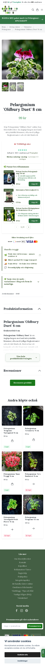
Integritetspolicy (22, 580)
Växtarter (28, 27)
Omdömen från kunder (22, 587)
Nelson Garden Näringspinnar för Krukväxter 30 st (27, 209)
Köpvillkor (22, 566)
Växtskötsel (22, 598)
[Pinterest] (26, 610)
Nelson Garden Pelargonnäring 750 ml (27, 172)
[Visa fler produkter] (29, 227)
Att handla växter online (22, 584)
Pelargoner (6, 29)
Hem (4, 27)
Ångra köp (22, 573)
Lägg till (34, 184)
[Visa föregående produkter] (16, 227)
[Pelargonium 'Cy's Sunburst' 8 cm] (33, 461)
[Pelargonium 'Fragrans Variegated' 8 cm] (12, 416)
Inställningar (23, 661)
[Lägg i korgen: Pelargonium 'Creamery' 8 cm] (33, 439)
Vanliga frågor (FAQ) (22, 594)
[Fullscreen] (22, 59)
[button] (19, 79)
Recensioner (12, 370)
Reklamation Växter (22, 569)
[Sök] (33, 9)
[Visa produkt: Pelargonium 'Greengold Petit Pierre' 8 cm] (12, 529)
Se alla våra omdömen (32, 2)
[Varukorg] (37, 9)
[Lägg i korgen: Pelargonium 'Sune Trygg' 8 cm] (12, 484)
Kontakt (22, 562)
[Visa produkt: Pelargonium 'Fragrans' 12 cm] (33, 528)
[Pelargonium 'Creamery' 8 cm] (33, 416)
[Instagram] (21, 610)
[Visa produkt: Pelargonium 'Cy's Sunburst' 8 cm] (33, 484)
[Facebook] (16, 610)
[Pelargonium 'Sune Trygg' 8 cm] (12, 461)
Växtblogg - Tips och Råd (22, 591)
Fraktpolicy (22, 577)
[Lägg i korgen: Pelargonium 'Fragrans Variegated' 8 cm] (12, 440)
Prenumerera (34, 626)
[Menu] (42, 9)
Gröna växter (14, 27)
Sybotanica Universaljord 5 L (27, 190)
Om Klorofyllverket (22, 559)
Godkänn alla (22, 655)
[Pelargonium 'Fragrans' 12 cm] (33, 504)
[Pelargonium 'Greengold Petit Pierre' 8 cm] (12, 504)
